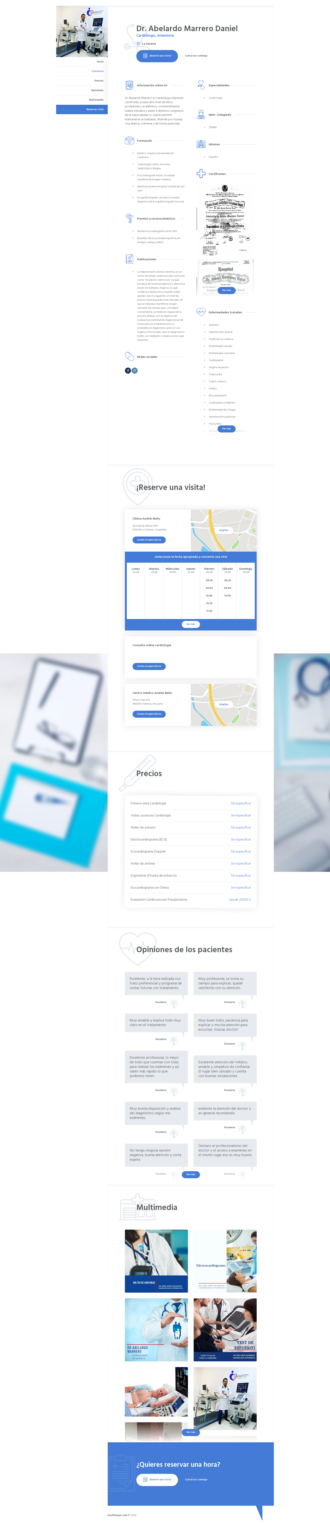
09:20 (209, 580)
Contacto (98, 71)
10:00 (209, 596)
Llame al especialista (149, 540)
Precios (99, 81)
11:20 (209, 611)
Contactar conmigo (196, 56)
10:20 (209, 603)
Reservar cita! (95, 109)
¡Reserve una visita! (160, 56)
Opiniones (97, 90)
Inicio (100, 62)
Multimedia (96, 100)
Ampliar (223, 530)
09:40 (209, 588)
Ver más (226, 290)
